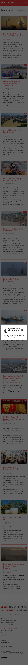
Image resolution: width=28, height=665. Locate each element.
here (10, 335)
